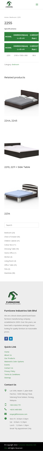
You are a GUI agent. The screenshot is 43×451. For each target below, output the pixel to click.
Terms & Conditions (12, 374)
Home (6, 17)
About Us (8, 355)
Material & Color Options (14, 361)
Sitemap (7, 377)
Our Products (9, 358)
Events (7, 365)
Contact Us (8, 368)
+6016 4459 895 (16, 409)
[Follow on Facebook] (6, 338)
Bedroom (13, 17)
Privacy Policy (9, 371)
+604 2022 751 (15, 405)
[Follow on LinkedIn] (11, 338)
